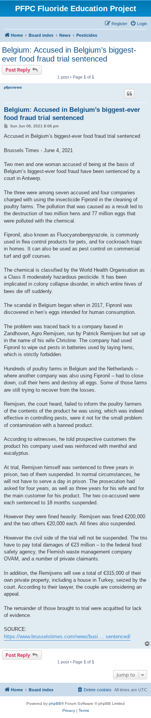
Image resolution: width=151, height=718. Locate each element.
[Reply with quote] (129, 93)
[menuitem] (138, 23)
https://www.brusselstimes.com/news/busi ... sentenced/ (67, 636)
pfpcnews (13, 87)
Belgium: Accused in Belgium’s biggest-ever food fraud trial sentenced (69, 54)
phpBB (55, 703)
